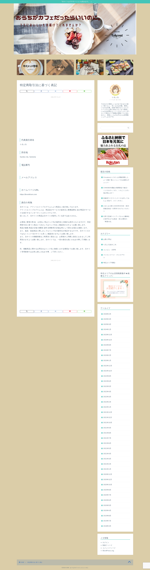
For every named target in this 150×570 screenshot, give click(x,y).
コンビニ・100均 (109, 250)
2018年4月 (107, 526)
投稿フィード (107, 545)
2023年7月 (107, 350)
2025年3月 (107, 324)
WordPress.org (108, 550)
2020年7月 (107, 495)
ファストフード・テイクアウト (114, 256)
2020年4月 (107, 510)
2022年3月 (107, 397)
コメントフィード (109, 548)
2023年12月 (107, 334)
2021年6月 (107, 443)
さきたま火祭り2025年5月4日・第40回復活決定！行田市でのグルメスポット (116, 208)
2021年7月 (107, 438)
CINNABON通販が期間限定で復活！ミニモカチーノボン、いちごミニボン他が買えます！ (116, 190)
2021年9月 (107, 428)
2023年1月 (107, 360)
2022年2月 (107, 402)
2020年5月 (107, 505)
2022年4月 (107, 391)
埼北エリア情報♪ (109, 262)
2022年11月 (107, 371)
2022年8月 (107, 376)
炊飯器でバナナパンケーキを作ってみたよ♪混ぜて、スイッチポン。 (116, 199)
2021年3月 (107, 459)
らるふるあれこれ (109, 244)
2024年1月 (107, 329)
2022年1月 (107, 407)
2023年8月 (107, 345)
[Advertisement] (55, 113)
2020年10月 (107, 484)
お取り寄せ (107, 239)
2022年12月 (107, 366)
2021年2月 (107, 464)
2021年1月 (107, 469)
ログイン (106, 542)
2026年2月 (107, 314)
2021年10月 (107, 422)
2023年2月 (107, 355)
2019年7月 (107, 521)
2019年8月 (107, 516)
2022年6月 (107, 381)
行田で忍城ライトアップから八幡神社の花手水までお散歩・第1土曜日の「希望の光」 (116, 219)
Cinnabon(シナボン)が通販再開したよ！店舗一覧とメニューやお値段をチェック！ (116, 180)
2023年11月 (107, 340)
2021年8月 (107, 433)
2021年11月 (107, 417)
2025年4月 (107, 319)
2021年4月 (107, 453)
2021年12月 (107, 412)
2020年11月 (107, 479)
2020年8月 (107, 490)
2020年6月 (107, 500)
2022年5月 (107, 386)
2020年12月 (107, 474)
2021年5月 (107, 448)
